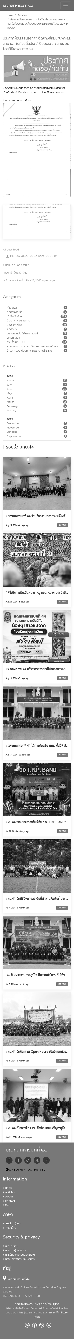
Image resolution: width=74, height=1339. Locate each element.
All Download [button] (11, 250)
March (10, 402)
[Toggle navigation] (65, 5)
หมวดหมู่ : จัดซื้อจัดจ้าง (15, 273)
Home (9, 15)
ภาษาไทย (10, 1227)
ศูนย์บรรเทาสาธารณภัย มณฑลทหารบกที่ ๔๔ (32, 346)
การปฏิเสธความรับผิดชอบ (20, 1259)
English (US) (12, 1223)
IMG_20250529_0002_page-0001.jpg (33, 256)
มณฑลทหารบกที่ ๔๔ (18, 5)
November (13, 427)
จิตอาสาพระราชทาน (18, 320)
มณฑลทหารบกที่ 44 (18, 1279)
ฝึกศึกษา (12, 329)
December (13, 423)
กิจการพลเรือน (15, 312)
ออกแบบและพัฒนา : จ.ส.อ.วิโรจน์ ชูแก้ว (37, 1304)
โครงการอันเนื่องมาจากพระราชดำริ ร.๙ (30, 351)
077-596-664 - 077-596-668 (26, 1169)
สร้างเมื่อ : (29, 280)
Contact (10, 1201)
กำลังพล (12, 308)
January (12, 410)
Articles (22, 15)
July (9, 384)
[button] (37, 222)
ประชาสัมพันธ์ (15, 325)
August (11, 380)
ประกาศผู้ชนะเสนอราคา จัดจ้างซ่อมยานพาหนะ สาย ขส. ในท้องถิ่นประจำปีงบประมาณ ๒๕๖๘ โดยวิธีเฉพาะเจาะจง (37, 43)
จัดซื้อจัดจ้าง (14, 316)
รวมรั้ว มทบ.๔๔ (16, 342)
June (10, 389)
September (14, 436)
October (12, 432)
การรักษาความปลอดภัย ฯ (20, 1254)
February (12, 406)
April (10, 397)
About (9, 1196)
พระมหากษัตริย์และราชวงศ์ (22, 333)
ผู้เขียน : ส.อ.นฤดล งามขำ (16, 265)
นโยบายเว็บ (11, 1246)
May (9, 393)
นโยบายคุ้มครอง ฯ (15, 1250)
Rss (7, 1205)
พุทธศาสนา (13, 338)
